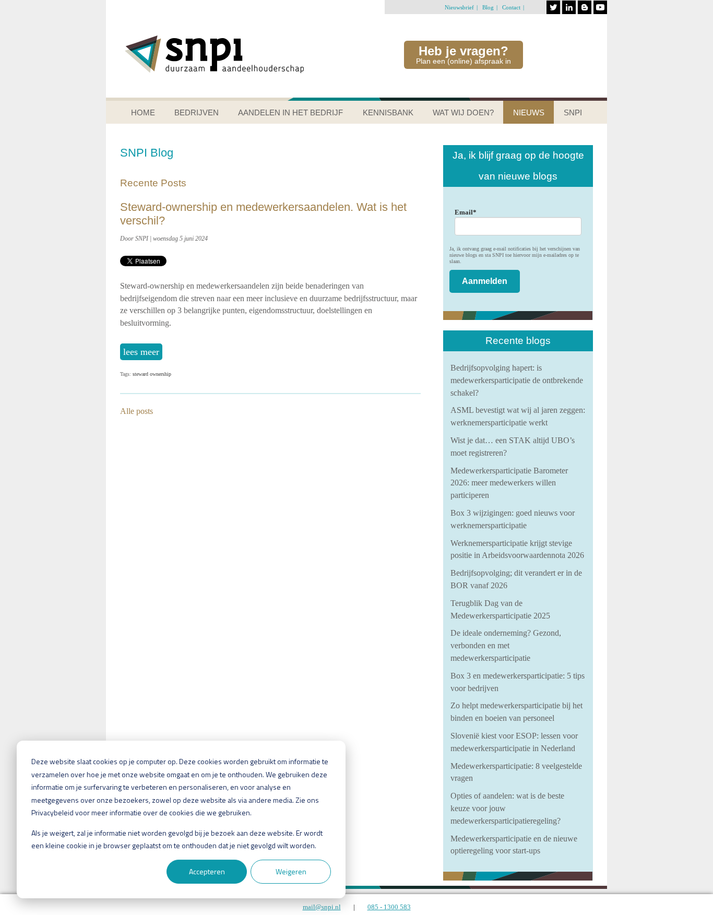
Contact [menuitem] (511, 7)
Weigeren (291, 871)
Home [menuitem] (143, 112)
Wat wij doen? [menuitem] (463, 112)
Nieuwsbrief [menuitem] (459, 7)
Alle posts (136, 411)
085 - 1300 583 (389, 907)
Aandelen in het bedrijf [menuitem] (290, 112)
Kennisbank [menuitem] (388, 112)
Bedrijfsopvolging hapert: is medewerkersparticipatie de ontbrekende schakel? (516, 380)
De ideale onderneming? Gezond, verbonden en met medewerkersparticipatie (505, 645)
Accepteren (207, 871)
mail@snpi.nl (322, 907)
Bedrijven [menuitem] (196, 112)
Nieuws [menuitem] (528, 112)
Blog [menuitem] (488, 7)
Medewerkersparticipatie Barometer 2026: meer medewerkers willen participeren (509, 483)
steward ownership (152, 374)
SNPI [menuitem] (573, 112)
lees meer (141, 352)
